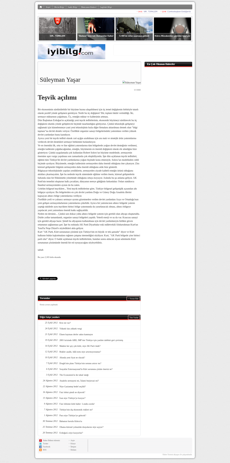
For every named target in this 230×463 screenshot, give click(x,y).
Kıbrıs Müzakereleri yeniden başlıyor (172, 36)
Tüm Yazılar (134, 318)
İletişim (73, 447)
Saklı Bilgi (72, 7)
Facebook (46, 447)
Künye (73, 444)
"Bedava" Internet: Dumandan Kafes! (95, 36)
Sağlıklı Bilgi (106, 7)
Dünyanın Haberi (88, 7)
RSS (44, 450)
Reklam (73, 450)
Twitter (45, 444)
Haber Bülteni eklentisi (51, 440)
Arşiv (48, 7)
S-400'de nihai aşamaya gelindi (134, 36)
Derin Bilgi (59, 7)
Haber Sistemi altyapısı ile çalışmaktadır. (177, 454)
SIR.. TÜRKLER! (57, 36)
